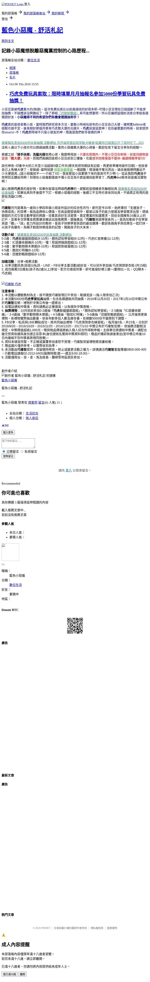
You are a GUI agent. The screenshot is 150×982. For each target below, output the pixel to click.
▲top (5, 425)
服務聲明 (112, 928)
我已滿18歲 (9, 974)
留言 (41, 402)
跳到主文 (8, 41)
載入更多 (8, 432)
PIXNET (45, 928)
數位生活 (33, 60)
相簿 (12, 68)
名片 (12, 77)
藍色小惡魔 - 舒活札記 (32, 30)
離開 (22, 974)
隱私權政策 (97, 928)
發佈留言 (8, 456)
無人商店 (32, 418)
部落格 (14, 72)
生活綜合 (32, 413)
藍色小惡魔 (9, 380)
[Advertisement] (75, 707)
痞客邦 (33, 402)
